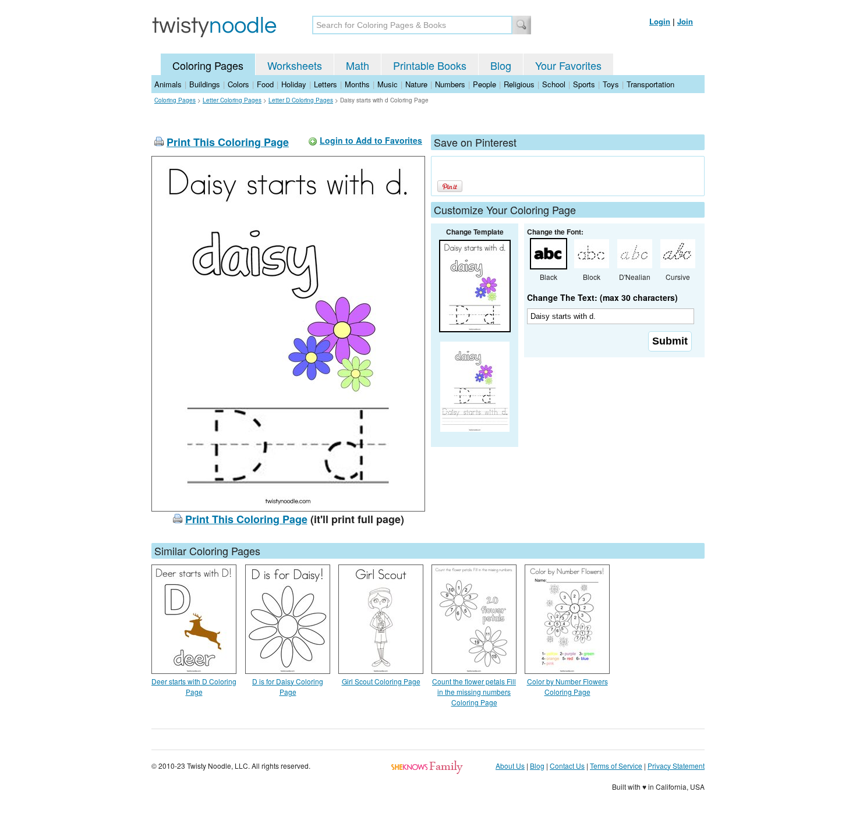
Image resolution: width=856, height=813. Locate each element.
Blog (500, 65)
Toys (611, 84)
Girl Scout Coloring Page (381, 681)
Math (357, 65)
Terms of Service (616, 766)
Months (357, 84)
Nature (416, 84)
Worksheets (294, 65)
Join (685, 21)
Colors (238, 84)
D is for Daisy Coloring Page (287, 686)
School (553, 84)
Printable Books (429, 65)
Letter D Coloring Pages (300, 100)
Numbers (450, 84)
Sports (584, 84)
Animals (168, 84)
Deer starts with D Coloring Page (193, 686)
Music (387, 84)
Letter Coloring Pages (232, 100)
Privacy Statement (676, 766)
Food (265, 84)
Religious (519, 84)
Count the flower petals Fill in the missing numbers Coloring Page (474, 691)
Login (659, 21)
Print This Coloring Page (228, 142)
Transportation (650, 84)
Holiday (293, 84)
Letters (325, 84)
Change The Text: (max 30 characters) (602, 297)
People (484, 84)
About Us (510, 766)
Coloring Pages (207, 65)
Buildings (204, 84)
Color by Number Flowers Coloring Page (567, 686)
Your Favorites (568, 65)
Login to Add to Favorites (371, 140)
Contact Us (567, 766)
